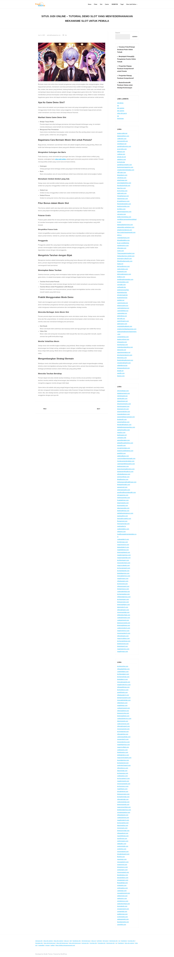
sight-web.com (122, 193)
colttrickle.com (121, 138)
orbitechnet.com (122, 896)
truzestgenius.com (123, 760)
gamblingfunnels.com (124, 146)
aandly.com (121, 373)
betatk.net (120, 370)
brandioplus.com (122, 875)
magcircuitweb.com (123, 565)
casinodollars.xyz (122, 310)
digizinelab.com (122, 770)
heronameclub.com (123, 523)
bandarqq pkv (77, 941)
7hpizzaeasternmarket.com (125, 253)
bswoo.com (121, 376)
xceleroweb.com (122, 917)
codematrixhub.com (123, 591)
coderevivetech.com (123, 628)
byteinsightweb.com (123, 552)
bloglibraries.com (122, 479)
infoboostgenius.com (123, 597)
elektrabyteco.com (123, 755)
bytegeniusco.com (123, 589)
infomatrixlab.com (123, 799)
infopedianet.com (122, 815)
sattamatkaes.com (123, 456)
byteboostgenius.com (124, 810)
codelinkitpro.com (123, 671)
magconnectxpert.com (124, 757)
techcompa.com (122, 191)
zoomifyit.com (121, 924)
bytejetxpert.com (122, 646)
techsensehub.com (123, 677)
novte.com (120, 250)
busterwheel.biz (122, 297)
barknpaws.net (122, 435)
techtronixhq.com (122, 666)
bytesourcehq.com (123, 713)
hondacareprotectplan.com (125, 461)
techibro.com (121, 209)
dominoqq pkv (113, 941)
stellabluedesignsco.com (125, 513)
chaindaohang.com (123, 237)
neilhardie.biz (121, 287)
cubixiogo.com (122, 890)
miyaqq (47, 945)
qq (118, 105)
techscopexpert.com (123, 568)
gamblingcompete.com (124, 164)
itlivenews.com (122, 357)
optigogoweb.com (123, 919)
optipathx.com (121, 843)
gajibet (52, 945)
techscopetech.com (123, 778)
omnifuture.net (121, 144)
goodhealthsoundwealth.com (126, 492)
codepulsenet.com (123, 817)
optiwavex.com (122, 898)
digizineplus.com (122, 825)
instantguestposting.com (125, 347)
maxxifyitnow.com (123, 836)
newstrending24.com (124, 363)
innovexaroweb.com (123, 783)
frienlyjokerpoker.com (124, 204)
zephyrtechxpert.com (123, 765)
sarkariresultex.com (123, 430)
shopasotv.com (122, 342)
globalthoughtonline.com (125, 443)
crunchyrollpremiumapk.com (126, 458)
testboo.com (121, 277)
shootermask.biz (122, 295)
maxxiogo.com (122, 859)
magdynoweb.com (123, 781)
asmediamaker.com (123, 440)
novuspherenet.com (123, 893)
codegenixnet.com (123, 620)
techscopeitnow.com (123, 641)
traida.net (120, 264)
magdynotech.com (123, 820)
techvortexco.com (122, 690)
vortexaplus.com (122, 888)
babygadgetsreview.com (125, 224)
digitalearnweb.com (123, 393)
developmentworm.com (124, 355)
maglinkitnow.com (123, 550)
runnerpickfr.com (122, 141)
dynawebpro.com (122, 877)
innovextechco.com (123, 742)
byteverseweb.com (123, 804)
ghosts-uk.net (121, 157)
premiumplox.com (123, 282)
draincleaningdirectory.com (125, 469)
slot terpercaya (86, 941)
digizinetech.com (122, 607)
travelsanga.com (122, 344)
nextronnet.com (122, 864)
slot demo (120, 103)
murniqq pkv (131, 941)
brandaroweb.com (123, 922)
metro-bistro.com (122, 269)
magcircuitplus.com (123, 638)
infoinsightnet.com (123, 710)
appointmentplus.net (123, 352)
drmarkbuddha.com (123, 240)
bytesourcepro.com (123, 794)
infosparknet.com (122, 833)
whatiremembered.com (124, 230)
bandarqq (124, 941)
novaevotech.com (123, 739)
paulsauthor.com (122, 516)
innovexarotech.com (123, 633)
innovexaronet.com (123, 729)
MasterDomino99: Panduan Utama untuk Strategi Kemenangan (125, 85)
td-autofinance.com (123, 201)
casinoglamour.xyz (123, 308)
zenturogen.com (122, 870)
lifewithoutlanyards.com (124, 261)
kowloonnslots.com (123, 206)
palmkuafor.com (122, 398)
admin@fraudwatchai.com (54, 35)
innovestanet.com (123, 851)
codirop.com (121, 154)
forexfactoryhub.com (123, 185)
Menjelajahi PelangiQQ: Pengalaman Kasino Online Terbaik (126, 59)
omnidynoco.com (122, 901)
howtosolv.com (122, 271)
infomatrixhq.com (122, 734)
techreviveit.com (122, 584)
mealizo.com (121, 432)
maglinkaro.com (122, 789)
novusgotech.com (123, 862)
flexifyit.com (121, 856)
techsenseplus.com (123, 594)
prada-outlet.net (122, 133)
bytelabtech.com (122, 679)
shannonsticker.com (123, 411)
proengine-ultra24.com (124, 258)
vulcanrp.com (121, 214)
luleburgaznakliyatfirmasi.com (126, 482)
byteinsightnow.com (123, 625)
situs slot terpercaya (49, 943)
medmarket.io (121, 526)
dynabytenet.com (122, 791)
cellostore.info (121, 437)
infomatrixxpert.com (123, 726)
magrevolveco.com (123, 630)
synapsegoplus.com (123, 812)
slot (71, 941)
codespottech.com (123, 539)
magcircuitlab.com (123, 747)
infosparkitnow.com (123, 687)
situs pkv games (48, 941)
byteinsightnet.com (123, 716)
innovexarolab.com (123, 612)
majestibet (41, 945)
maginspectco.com (123, 649)
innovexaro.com (122, 828)
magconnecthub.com (124, 807)
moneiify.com (121, 445)
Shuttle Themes (48, 954)
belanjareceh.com (123, 409)
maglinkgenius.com (123, 744)
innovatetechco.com (123, 576)
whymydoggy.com (123, 391)
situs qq (66, 941)
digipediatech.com (123, 547)
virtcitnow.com (121, 178)
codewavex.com (122, 750)
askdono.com (121, 159)
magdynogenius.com (124, 555)
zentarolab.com (122, 911)
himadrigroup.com (123, 196)
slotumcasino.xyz (122, 305)
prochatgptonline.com (124, 183)
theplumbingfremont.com (125, 360)
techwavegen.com (123, 599)
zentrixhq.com (121, 849)
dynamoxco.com (122, 867)
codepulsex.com (122, 776)
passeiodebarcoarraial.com (126, 417)
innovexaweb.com (123, 872)
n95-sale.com (121, 172)
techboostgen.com (123, 674)
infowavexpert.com (123, 586)
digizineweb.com (122, 721)
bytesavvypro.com (123, 602)
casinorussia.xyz (122, 303)
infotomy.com (121, 531)
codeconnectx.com (123, 724)
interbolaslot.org (122, 396)
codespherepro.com (123, 617)
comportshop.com (123, 337)
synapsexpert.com (123, 909)
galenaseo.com (122, 323)
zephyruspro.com (122, 841)
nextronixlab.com (122, 846)
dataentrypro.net (122, 401)
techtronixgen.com (123, 560)
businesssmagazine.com (125, 167)
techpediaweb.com (123, 570)
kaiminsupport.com (123, 406)
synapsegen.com (122, 880)
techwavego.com (122, 773)
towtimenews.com (123, 466)
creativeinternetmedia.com (125, 170)
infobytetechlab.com (123, 615)
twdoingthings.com (123, 510)
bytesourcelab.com (123, 830)
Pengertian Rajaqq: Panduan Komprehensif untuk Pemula (125, 68)
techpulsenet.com (123, 763)
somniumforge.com (123, 477)
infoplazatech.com (123, 695)
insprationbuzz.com (123, 414)
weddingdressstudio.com (125, 279)
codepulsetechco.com (124, 718)
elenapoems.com (122, 495)
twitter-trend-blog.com (124, 217)
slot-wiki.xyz (121, 318)
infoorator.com (121, 248)
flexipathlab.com (122, 883)
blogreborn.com (122, 175)
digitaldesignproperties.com (126, 427)
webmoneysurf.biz (123, 290)
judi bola (99, 941)
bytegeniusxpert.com (123, 697)
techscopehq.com (123, 823)
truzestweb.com (122, 906)
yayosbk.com (121, 284)
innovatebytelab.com (123, 700)
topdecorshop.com (123, 339)
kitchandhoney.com (123, 266)
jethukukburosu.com (123, 474)
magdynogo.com (122, 651)
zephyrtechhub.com (123, 903)
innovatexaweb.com (123, 682)
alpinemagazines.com (124, 211)
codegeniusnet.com (123, 708)
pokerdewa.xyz (122, 316)
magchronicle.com (123, 544)
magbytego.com (122, 705)
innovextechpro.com (123, 563)
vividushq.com (121, 885)
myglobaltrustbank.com (124, 326)
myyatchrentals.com (123, 448)
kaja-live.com (121, 188)
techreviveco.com (122, 786)
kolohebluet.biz (122, 292)
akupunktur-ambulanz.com (125, 227)
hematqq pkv (39, 943)
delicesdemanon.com (124, 274)
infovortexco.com (122, 768)
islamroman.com (122, 198)
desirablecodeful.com (124, 518)
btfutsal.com (121, 151)
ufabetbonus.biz (122, 365)
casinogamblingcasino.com (126, 464)
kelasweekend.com (123, 368)
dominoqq (120, 118)
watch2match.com (123, 321)
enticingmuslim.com (123, 490)
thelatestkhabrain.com (124, 424)
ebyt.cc (119, 235)
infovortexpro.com (123, 636)
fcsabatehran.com (123, 500)
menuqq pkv (38, 941)
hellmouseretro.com (123, 497)
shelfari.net (120, 300)
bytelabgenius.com (123, 573)
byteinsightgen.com (123, 604)
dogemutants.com (123, 503)
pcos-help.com (122, 149)
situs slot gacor (122, 113)
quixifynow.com (122, 838)
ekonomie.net (121, 350)
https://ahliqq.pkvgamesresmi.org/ (65, 945)
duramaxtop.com (122, 505)
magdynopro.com (122, 578)
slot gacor (105, 941)
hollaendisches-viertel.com (125, 256)
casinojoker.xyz (122, 313)
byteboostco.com (122, 752)
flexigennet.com (122, 521)
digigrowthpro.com (123, 136)
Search (117, 33)
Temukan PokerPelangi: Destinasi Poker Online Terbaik (126, 49)
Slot (66, 35)
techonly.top (121, 162)
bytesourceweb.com (123, 623)
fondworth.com (122, 419)
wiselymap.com (122, 180)
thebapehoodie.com (123, 484)
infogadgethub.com (123, 669)
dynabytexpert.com (123, 854)
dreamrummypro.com (124, 404)
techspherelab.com (123, 797)
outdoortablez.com (123, 529)
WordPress (64, 954)
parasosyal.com (122, 487)
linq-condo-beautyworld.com (126, 232)
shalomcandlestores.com (125, 450)
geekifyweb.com (122, 692)
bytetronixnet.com (123, 643)
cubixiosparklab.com (123, 737)
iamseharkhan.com (123, 422)
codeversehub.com (123, 802)
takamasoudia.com (123, 508)
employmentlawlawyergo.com (126, 329)
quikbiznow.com (122, 914)
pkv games (120, 108)
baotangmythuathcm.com (125, 471)
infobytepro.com (122, 703)
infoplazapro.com (122, 581)
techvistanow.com (123, 731)
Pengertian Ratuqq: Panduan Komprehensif (125, 77)
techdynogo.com (122, 542)
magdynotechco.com (123, 684)
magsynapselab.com (123, 557)
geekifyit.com (121, 453)
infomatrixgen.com (123, 610)
